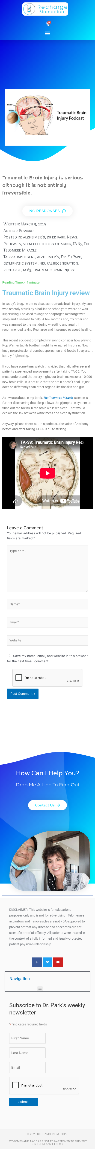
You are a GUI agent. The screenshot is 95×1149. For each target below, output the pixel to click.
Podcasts (12, 243)
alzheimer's (34, 237)
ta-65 (27, 269)
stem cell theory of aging (47, 243)
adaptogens (24, 256)
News (72, 237)
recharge (12, 269)
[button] (47, 33)
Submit (23, 1102)
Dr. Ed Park (71, 256)
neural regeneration (58, 263)
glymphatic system (20, 263)
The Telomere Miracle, (58, 398)
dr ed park (56, 237)
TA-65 (77, 243)
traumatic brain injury (53, 269)
